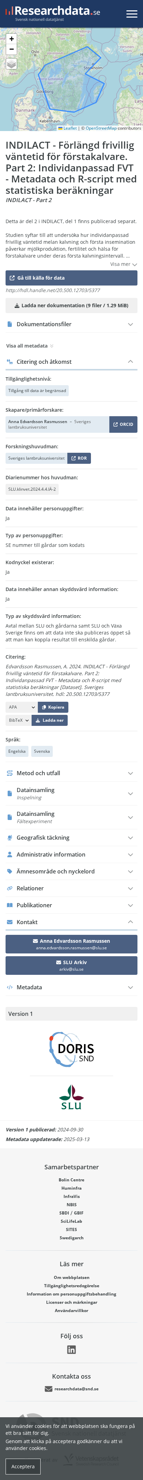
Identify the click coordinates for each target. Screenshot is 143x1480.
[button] (11, 39)
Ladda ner (53, 720)
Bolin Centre (71, 1180)
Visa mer (121, 264)
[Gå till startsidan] (51, 14)
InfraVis (72, 1196)
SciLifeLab (71, 1221)
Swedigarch (72, 1238)
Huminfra (71, 1188)
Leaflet (69, 128)
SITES (71, 1229)
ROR (81, 459)
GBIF (79, 1213)
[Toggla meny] (132, 14)
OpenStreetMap (101, 128)
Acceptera (23, 1466)
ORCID (125, 425)
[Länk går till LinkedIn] (71, 1349)
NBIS (72, 1205)
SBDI (64, 1213)
